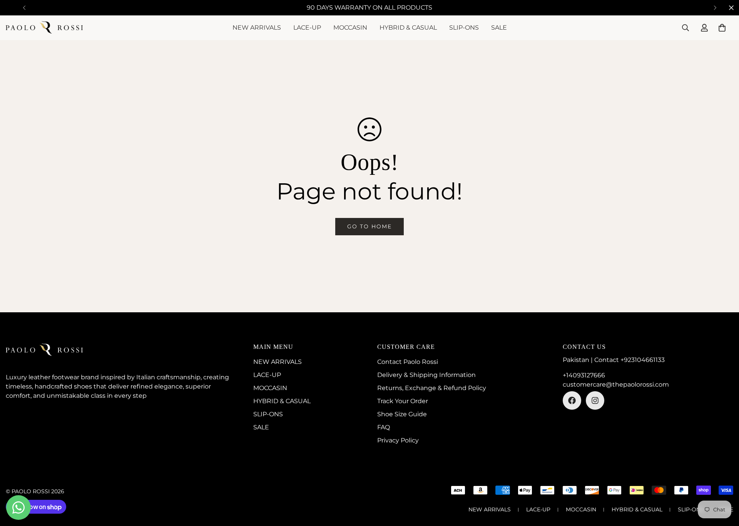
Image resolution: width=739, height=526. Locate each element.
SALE (499, 27)
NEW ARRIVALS (256, 27)
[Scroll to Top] (724, 484)
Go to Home (369, 226)
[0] (722, 28)
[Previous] (24, 7)
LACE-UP (307, 27)
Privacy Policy (398, 440)
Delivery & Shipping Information (426, 375)
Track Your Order (402, 401)
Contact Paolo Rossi (407, 361)
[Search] (685, 27)
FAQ (383, 427)
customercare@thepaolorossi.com (616, 384)
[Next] (715, 7)
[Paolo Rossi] (44, 28)
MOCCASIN (350, 27)
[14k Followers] (595, 400)
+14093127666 (584, 375)
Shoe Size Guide (402, 414)
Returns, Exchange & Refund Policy (431, 388)
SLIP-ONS (464, 27)
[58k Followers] (572, 400)
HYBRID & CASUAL (408, 27)
